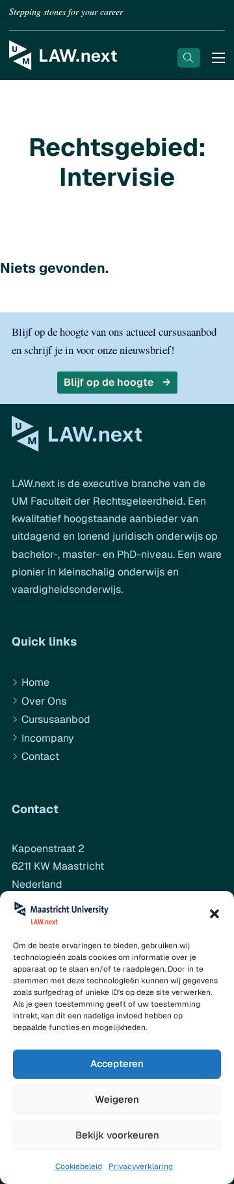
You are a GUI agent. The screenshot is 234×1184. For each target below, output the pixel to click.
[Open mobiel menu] (218, 58)
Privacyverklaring (141, 1166)
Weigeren (117, 1099)
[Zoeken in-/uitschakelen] (188, 58)
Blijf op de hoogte (108, 382)
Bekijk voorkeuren (117, 1135)
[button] (214, 913)
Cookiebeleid (78, 1166)
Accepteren (117, 1063)
